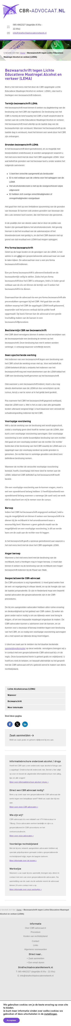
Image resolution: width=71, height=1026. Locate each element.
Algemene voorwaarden (35, 949)
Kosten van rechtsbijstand (35, 936)
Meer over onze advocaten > (21, 836)
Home (22, 53)
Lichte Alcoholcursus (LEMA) (21, 689)
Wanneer (12, 695)
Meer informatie (15, 707)
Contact (35, 941)
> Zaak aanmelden (35, 958)
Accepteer (11, 1020)
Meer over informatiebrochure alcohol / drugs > (29, 782)
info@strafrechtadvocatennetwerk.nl (30, 33)
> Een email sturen (35, 962)
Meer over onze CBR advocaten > (23, 807)
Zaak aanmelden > (21, 735)
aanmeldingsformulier (15, 648)
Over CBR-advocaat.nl (35, 928)
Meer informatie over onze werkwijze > (25, 889)
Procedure (35, 932)
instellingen (50, 1014)
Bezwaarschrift (15, 701)
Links (35, 945)
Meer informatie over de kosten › (23, 860)
